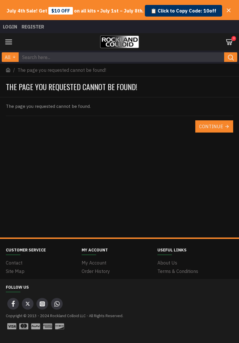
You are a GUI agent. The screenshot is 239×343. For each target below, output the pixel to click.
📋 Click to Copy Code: (183, 11)
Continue (211, 126)
